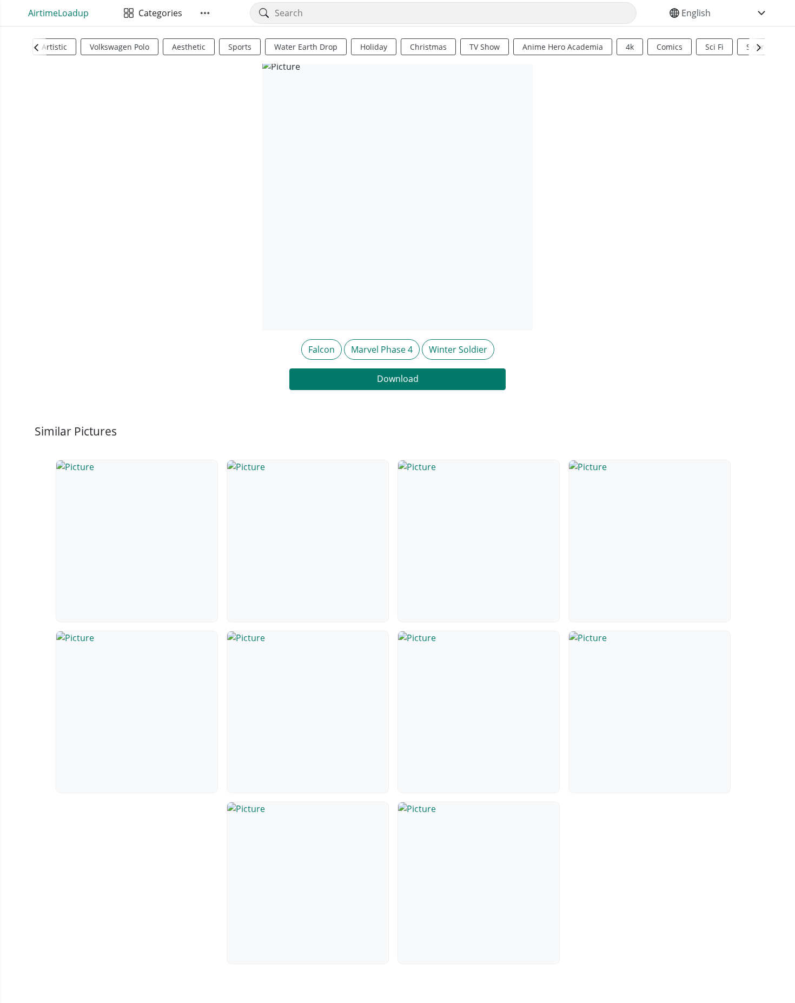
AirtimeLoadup (58, 13)
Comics (670, 47)
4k (630, 47)
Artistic (54, 47)
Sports (239, 47)
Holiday (373, 47)
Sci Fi (714, 47)
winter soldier (458, 349)
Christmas (428, 47)
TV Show (484, 47)
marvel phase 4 (382, 349)
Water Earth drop (305, 47)
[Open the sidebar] (205, 13)
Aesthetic (189, 47)
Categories (158, 13)
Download (398, 379)
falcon (321, 349)
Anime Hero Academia (562, 47)
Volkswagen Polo (119, 47)
